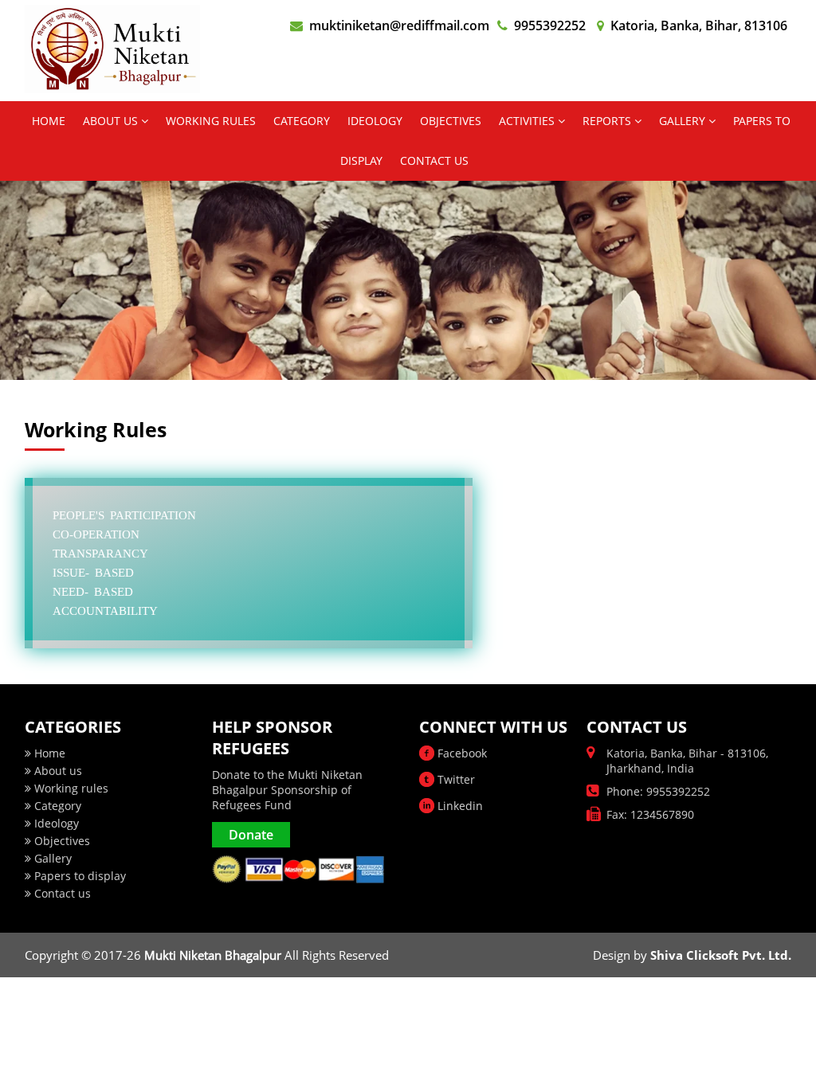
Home (48, 120)
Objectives (60, 840)
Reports (608, 120)
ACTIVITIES (528, 120)
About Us (112, 120)
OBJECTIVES (450, 120)
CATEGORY (301, 120)
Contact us (61, 893)
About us (56, 770)
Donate (251, 834)
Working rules (69, 788)
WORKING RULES (211, 120)
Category (56, 805)
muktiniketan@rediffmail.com (399, 25)
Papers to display (78, 875)
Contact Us (434, 160)
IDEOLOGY (374, 120)
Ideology (55, 823)
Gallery (683, 120)
